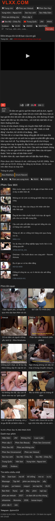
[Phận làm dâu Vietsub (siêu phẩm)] (41, 326)
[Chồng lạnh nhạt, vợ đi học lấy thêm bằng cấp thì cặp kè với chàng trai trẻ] (14, 353)
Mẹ (3, 477)
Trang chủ (8, 8)
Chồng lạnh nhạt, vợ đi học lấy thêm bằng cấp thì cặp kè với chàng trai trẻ (14, 366)
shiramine (6, 500)
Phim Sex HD (7, 447)
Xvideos (5, 26)
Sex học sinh (30, 13)
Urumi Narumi (21, 175)
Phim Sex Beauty (22, 443)
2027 (21, 495)
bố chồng (31, 477)
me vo (41, 477)
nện (16, 505)
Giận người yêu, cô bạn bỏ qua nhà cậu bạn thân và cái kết (14, 311)
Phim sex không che (10, 17)
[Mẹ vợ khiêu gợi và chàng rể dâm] (41, 381)
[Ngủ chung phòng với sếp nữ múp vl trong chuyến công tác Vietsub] (41, 353)
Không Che (26, 438)
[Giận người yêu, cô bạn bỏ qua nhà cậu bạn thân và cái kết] (14, 298)
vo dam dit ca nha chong (36, 495)
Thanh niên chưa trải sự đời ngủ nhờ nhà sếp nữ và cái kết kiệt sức (41, 422)
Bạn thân (6, 491)
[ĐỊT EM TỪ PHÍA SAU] (41, 298)
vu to (49, 477)
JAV (41, 22)
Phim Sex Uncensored (11, 452)
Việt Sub (19, 461)
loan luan (12, 477)
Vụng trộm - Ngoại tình (36, 461)
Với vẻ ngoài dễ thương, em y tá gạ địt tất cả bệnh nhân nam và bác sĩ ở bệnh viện (14, 422)
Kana (15, 491)
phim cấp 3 (6, 505)
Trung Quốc (32, 22)
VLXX (17, 26)
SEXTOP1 (43, 26)
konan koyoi (37, 500)
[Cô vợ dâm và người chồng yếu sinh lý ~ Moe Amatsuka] (14, 326)
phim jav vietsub (9, 495)
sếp (44, 481)
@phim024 (14, 510)
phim (34, 491)
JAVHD (29, 26)
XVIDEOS (47, 179)
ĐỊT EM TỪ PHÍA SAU (41, 309)
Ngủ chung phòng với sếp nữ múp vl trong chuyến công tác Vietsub (41, 366)
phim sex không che (31, 481)
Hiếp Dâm (6, 438)
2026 (26, 500)
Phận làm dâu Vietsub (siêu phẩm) (41, 338)
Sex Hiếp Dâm (45, 13)
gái (21, 491)
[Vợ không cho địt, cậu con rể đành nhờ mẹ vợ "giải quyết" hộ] (14, 381)
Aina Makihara (8, 175)
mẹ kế (21, 477)
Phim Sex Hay (45, 8)
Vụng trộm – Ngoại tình (11, 13)
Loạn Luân (38, 438)
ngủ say (43, 491)
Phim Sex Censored (41, 443)
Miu (27, 491)
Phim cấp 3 (27, 17)
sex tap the (37, 486)
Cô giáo (5, 486)
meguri (27, 486)
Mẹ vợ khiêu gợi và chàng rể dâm (41, 394)
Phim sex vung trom (20, 179)
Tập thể (16, 481)
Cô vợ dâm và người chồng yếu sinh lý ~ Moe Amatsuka (14, 338)
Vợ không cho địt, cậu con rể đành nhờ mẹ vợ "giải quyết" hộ (14, 394)
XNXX (49, 22)
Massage (6, 481)
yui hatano (16, 486)
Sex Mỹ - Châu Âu (24, 457)
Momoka (17, 500)
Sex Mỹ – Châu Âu (12, 22)
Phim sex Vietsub (26, 8)
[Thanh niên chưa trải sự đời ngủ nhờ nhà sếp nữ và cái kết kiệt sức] (41, 409)
